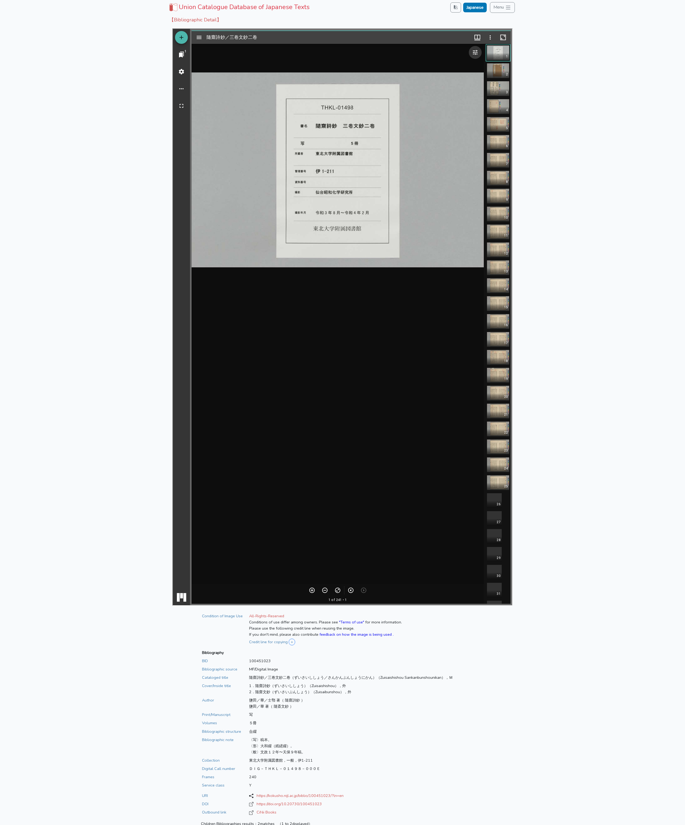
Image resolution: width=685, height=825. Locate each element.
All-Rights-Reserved (266, 616)
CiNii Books (266, 812)
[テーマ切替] (455, 7)
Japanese (475, 7)
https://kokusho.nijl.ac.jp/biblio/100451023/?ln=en (300, 795)
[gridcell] (239, 7)
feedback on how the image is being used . (356, 634)
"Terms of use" (351, 622)
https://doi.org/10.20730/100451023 (289, 804)
